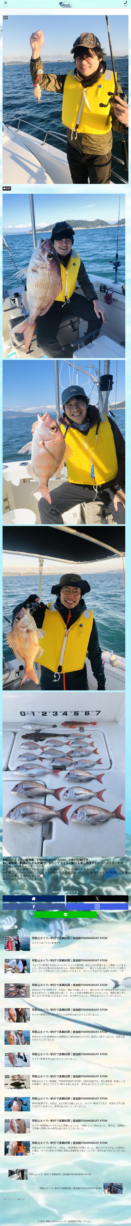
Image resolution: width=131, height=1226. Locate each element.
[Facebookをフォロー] (34, 906)
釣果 (8, 188)
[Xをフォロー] (97, 898)
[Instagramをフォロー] (97, 906)
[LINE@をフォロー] (65, 914)
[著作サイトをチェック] (34, 898)
